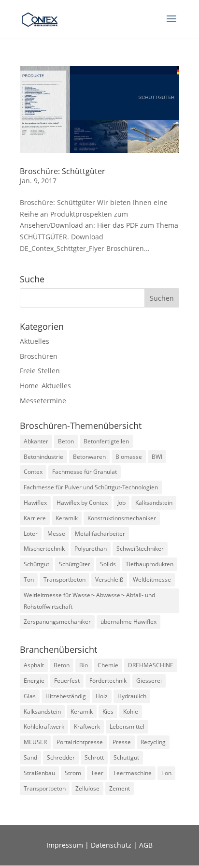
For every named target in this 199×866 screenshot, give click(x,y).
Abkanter (36, 441)
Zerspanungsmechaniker (57, 621)
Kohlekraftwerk (44, 726)
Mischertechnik (44, 548)
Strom (73, 773)
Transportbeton (64, 579)
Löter (31, 533)
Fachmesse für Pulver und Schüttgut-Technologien (91, 487)
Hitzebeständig (65, 696)
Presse (122, 742)
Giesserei (149, 680)
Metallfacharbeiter (100, 533)
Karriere (35, 518)
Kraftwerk (87, 726)
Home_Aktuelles (45, 385)
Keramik (67, 518)
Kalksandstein (153, 503)
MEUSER (35, 742)
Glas (30, 696)
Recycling (153, 742)
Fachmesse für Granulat (84, 472)
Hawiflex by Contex (82, 503)
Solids (108, 564)
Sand (30, 757)
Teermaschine (132, 773)
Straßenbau (39, 773)
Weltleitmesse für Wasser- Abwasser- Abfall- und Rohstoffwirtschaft (89, 601)
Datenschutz (111, 845)
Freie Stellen (40, 370)
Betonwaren (89, 457)
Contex (33, 472)
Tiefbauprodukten (149, 564)
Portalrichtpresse (80, 742)
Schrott (94, 757)
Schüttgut (36, 564)
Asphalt (34, 665)
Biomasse (128, 457)
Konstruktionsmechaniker (121, 518)
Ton (29, 579)
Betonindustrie (43, 457)
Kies (108, 711)
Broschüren (38, 356)
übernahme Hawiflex (128, 621)
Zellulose (87, 788)
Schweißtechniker (140, 548)
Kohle (130, 711)
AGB (146, 845)
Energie (34, 680)
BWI (157, 457)
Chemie (108, 665)
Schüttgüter (74, 564)
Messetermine (43, 400)
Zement (119, 788)
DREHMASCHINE (150, 665)
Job (121, 503)
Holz (102, 696)
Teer (97, 773)
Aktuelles (34, 341)
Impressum (64, 845)
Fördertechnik (108, 680)
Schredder (61, 757)
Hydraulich (131, 696)
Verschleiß (109, 579)
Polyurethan (90, 548)
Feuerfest (67, 680)
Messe (56, 533)
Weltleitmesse (152, 579)
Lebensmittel (127, 726)
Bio (83, 665)
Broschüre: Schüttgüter (62, 171)
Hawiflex (35, 503)
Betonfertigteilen (106, 441)
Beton (66, 441)
